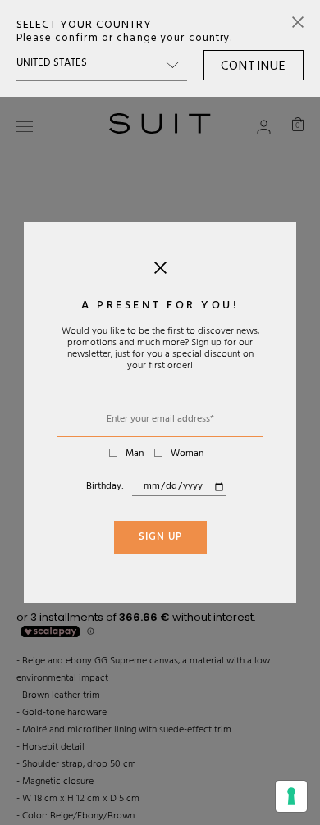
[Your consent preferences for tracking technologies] (291, 796)
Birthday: (105, 487)
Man (135, 454)
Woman (187, 454)
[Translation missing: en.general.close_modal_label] (160, 271)
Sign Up (160, 538)
